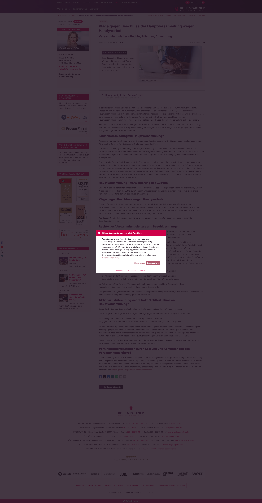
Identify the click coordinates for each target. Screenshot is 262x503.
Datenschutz (120, 270)
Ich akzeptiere (153, 263)
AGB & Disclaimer (132, 270)
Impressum (143, 270)
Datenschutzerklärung (110, 258)
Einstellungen (139, 263)
